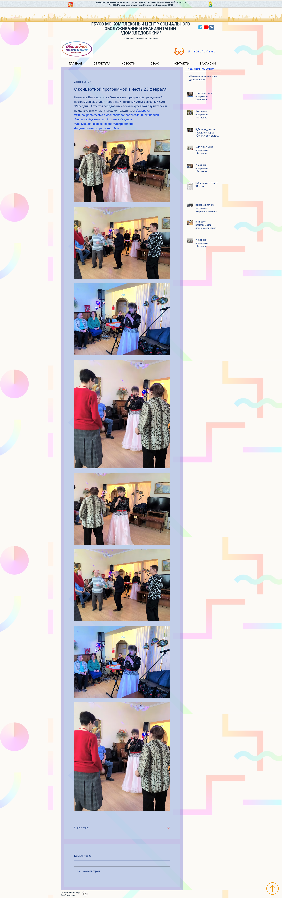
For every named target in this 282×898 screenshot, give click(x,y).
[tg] (200, 27)
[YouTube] (206, 27)
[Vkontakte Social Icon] (211, 27)
